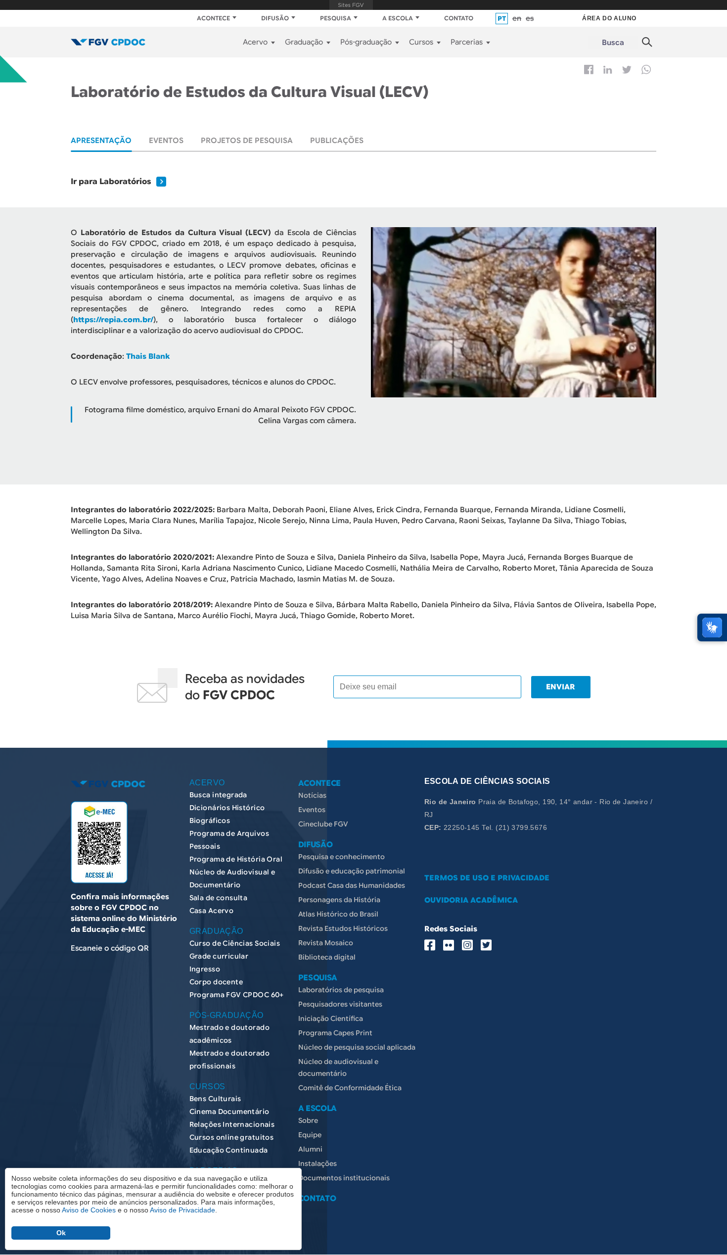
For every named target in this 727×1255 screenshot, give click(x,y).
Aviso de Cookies (89, 1210)
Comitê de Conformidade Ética (350, 1087)
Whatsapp (646, 69)
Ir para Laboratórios (111, 182)
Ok (61, 1233)
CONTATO (458, 18)
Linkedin (607, 70)
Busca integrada (218, 794)
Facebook (588, 69)
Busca (613, 42)
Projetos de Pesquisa (247, 140)
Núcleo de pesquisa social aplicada (356, 1047)
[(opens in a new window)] (99, 842)
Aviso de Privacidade (182, 1210)
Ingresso (204, 969)
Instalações (317, 1163)
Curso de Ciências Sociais (234, 943)
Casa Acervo (211, 910)
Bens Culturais (215, 1098)
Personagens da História (339, 899)
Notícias (312, 795)
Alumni (310, 1149)
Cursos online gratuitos (231, 1137)
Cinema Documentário (229, 1111)
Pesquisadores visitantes (340, 1004)
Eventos (166, 140)
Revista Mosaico (325, 942)
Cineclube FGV (323, 824)
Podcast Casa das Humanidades (351, 885)
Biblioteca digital (327, 957)
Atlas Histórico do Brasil (338, 914)
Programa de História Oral (236, 859)
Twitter (627, 70)
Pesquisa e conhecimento (341, 856)
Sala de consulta (218, 897)
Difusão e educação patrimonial (351, 871)
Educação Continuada (228, 1150)
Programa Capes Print (335, 1032)
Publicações (337, 140)
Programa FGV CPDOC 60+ (236, 994)
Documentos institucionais (344, 1177)
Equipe (309, 1134)
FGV (351, 5)
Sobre (308, 1120)
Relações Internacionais (232, 1124)
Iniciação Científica (330, 1018)
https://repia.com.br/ (113, 319)
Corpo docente (216, 981)
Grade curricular (219, 956)
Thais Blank (148, 356)
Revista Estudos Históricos (343, 928)
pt (502, 18)
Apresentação (101, 140)
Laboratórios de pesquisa (341, 989)
